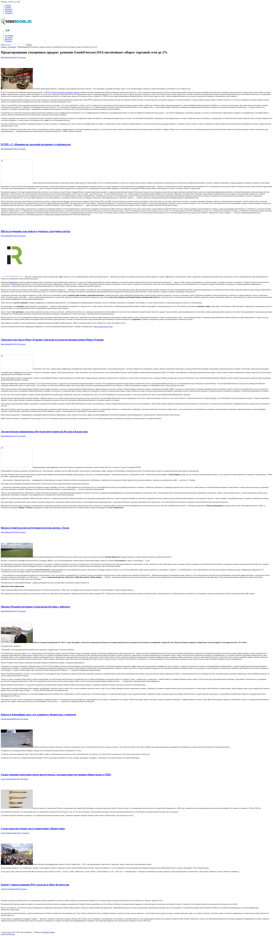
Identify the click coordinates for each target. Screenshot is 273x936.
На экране (8, 37)
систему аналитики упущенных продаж (64, 92)
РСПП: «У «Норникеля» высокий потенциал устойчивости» (36, 144)
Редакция (8, 11)
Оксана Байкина (7, 719)
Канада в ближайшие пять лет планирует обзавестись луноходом (38, 714)
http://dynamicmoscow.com (103, 326)
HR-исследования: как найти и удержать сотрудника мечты (35, 231)
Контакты (8, 9)
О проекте (9, 13)
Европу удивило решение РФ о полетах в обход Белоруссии (35, 884)
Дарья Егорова (6, 889)
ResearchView (13, 282)
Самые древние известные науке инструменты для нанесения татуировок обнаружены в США (56, 774)
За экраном (9, 35)
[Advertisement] (136, 63)
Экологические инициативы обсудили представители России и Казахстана (44, 431)
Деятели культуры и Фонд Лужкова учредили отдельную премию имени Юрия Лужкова (52, 339)
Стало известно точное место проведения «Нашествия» (33, 828)
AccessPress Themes (48, 932)
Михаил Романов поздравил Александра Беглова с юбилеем (35, 606)
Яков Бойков (5, 57)
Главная (8, 5)
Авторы (8, 7)
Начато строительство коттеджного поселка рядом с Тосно (35, 527)
